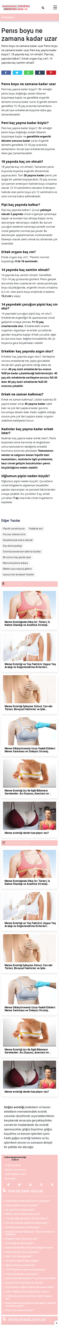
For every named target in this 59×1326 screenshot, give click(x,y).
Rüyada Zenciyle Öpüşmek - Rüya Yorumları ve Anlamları (30, 1233)
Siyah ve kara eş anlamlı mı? (20, 1265)
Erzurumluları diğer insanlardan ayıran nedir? (29, 1287)
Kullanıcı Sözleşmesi (15, 1169)
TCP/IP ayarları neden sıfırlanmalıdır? (26, 1269)
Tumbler (40, 73)
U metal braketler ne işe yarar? (21, 1274)
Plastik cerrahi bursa (14, 528)
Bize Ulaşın (10, 1178)
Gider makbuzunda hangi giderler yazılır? (27, 1291)
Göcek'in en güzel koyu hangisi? (22, 1260)
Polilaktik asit (36, 528)
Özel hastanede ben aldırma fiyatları (22, 551)
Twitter (17, 73)
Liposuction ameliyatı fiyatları (18, 574)
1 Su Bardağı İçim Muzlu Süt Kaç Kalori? (26, 1218)
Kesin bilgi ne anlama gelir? (19, 1243)
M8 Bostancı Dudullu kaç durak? (22, 1214)
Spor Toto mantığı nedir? (19, 1256)
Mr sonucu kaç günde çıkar (17, 557)
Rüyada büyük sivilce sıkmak (18, 540)
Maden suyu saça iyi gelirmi (17, 568)
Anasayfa (7, 17)
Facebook (6, 73)
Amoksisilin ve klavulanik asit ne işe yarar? (27, 1201)
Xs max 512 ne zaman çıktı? (20, 1209)
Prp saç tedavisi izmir (14, 534)
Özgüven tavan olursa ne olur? (21, 1238)
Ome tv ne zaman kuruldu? (19, 1310)
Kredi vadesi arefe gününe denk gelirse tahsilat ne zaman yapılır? (30, 1304)
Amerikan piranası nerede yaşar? (23, 1227)
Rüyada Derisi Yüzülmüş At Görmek (24, 1282)
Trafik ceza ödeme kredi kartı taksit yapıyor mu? (28, 1297)
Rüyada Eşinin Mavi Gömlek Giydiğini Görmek (29, 1247)
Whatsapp (29, 73)
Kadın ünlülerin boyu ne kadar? (21, 1205)
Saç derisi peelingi (12, 546)
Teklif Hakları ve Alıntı (16, 1174)
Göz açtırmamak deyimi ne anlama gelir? (27, 1223)
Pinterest (51, 73)
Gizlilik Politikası (13, 1165)
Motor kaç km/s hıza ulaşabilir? (22, 1252)
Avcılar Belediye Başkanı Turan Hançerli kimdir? (31, 1278)
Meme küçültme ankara (15, 563)
